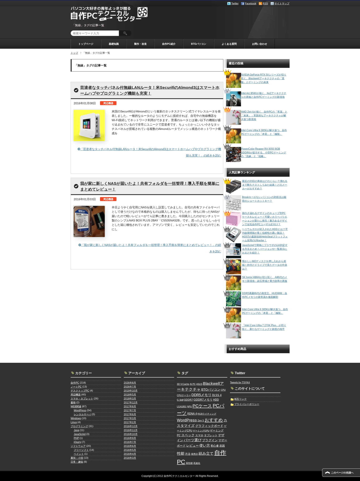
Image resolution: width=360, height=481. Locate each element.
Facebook (250, 3)
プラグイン (210, 440)
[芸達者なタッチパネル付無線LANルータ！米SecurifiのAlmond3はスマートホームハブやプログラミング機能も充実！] (89, 125)
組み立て (206, 453)
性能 (180, 453)
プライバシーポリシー (246, 404)
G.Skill (180, 400)
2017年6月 (130, 414)
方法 (187, 453)
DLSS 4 (216, 395)
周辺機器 (76, 394)
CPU (223, 390)
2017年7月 (130, 410)
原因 (222, 445)
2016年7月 (130, 442)
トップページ (85, 43)
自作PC (75, 382)
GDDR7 (188, 399)
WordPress (80, 410)
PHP (76, 438)
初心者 (215, 445)
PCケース (202, 405)
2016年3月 (130, 457)
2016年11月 (131, 430)
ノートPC (76, 386)
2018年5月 (130, 394)
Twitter (235, 3)
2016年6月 (130, 446)
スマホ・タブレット (82, 398)
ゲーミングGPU (201, 430)
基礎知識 (114, 43)
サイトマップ (281, 3)
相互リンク (240, 399)
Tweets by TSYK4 (240, 382)
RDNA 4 (192, 413)
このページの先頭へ (342, 472)
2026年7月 (130, 386)
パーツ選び (192, 440)
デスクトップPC (80, 390)
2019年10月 (131, 390)
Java (76, 430)
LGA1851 (181, 406)
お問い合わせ (259, 43)
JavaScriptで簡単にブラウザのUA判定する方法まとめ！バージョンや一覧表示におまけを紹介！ (265, 249)
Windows (76, 418)
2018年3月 (130, 398)
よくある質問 (229, 43)
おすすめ (214, 420)
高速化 (196, 463)
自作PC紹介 (169, 43)
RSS (265, 3)
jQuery (77, 442)
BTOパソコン (198, 43)
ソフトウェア (78, 446)
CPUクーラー (184, 395)
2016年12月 (131, 426)
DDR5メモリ (201, 395)
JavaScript (80, 434)
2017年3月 (130, 418)
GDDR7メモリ (203, 399)
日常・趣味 (77, 461)
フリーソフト (81, 450)
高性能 (189, 463)
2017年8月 (130, 406)
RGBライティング (207, 414)
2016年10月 (131, 434)
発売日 (194, 454)
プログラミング (79, 426)
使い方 (204, 445)
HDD (216, 399)
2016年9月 (130, 438)
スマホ (199, 435)
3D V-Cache (183, 384)
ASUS (199, 384)
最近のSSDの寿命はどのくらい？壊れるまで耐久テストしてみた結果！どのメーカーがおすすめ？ (264, 185)
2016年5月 (130, 450)
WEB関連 (76, 406)
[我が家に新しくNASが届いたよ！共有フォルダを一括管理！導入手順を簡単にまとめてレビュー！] (89, 221)
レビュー (192, 445)
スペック (188, 435)
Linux (74, 422)
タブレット (211, 435)
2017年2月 (130, 422)
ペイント (79, 453)
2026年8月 (130, 382)
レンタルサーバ (82, 414)
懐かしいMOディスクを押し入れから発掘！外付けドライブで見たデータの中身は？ (264, 265)
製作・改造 (140, 43)
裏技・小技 (77, 457)
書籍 (73, 402)
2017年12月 (131, 402)
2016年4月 (130, 453)
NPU (189, 406)
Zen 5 (201, 420)
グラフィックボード (209, 426)
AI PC (193, 384)
